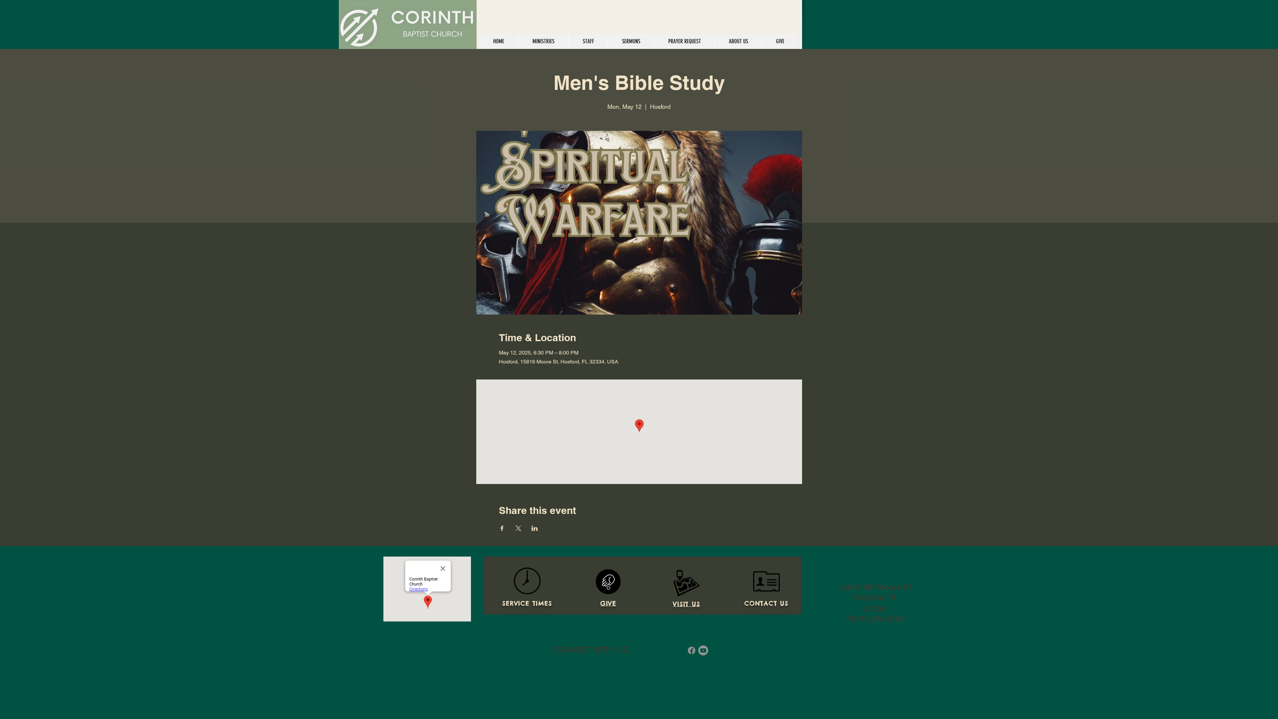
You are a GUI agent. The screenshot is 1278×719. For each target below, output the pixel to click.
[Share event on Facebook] (502, 528)
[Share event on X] (518, 528)
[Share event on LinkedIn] (535, 528)
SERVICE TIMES (527, 603)
